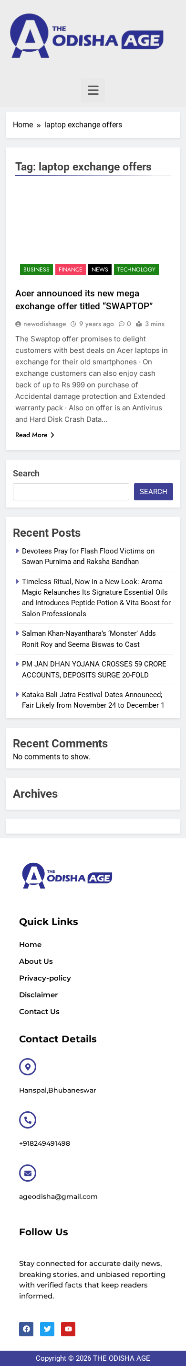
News (100, 269)
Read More (31, 435)
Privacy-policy (45, 977)
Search (26, 473)
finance (71, 269)
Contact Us (39, 1011)
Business (36, 269)
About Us (36, 961)
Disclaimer (38, 994)
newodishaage (44, 323)
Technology (136, 269)
